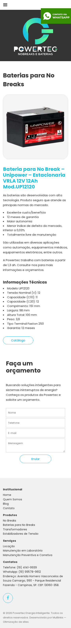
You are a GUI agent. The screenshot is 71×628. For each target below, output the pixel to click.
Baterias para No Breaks (19, 525)
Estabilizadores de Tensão (20, 534)
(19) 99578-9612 (30, 572)
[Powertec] (35, 36)
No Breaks (9, 521)
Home (7, 495)
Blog (6, 504)
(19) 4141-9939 (27, 567)
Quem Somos (12, 499)
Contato (9, 508)
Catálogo (18, 340)
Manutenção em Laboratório (23, 551)
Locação (9, 546)
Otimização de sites (16, 622)
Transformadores (15, 529)
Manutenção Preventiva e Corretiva (27, 555)
